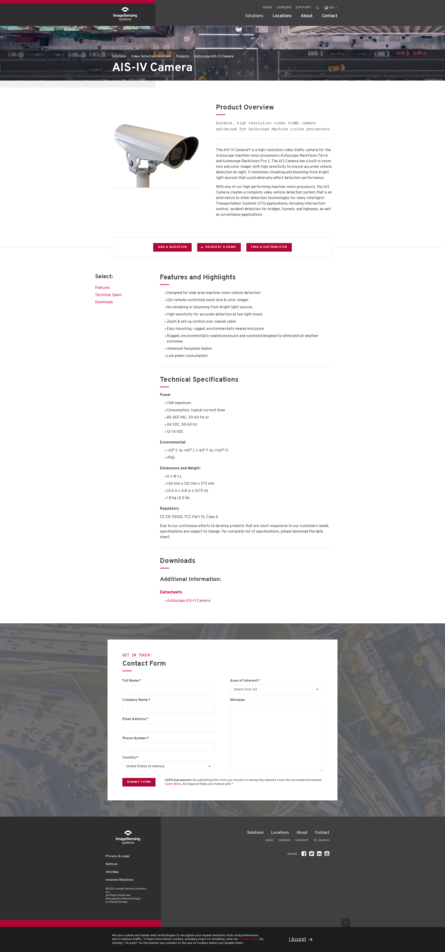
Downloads (104, 302)
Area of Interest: (245, 681)
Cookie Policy (248, 939)
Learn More (173, 784)
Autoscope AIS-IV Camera (188, 601)
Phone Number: (135, 739)
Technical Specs (108, 295)
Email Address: (135, 719)
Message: (237, 700)
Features (102, 288)
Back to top (345, 922)
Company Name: (136, 700)
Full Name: (131, 681)
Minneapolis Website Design (123, 898)
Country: (130, 758)
